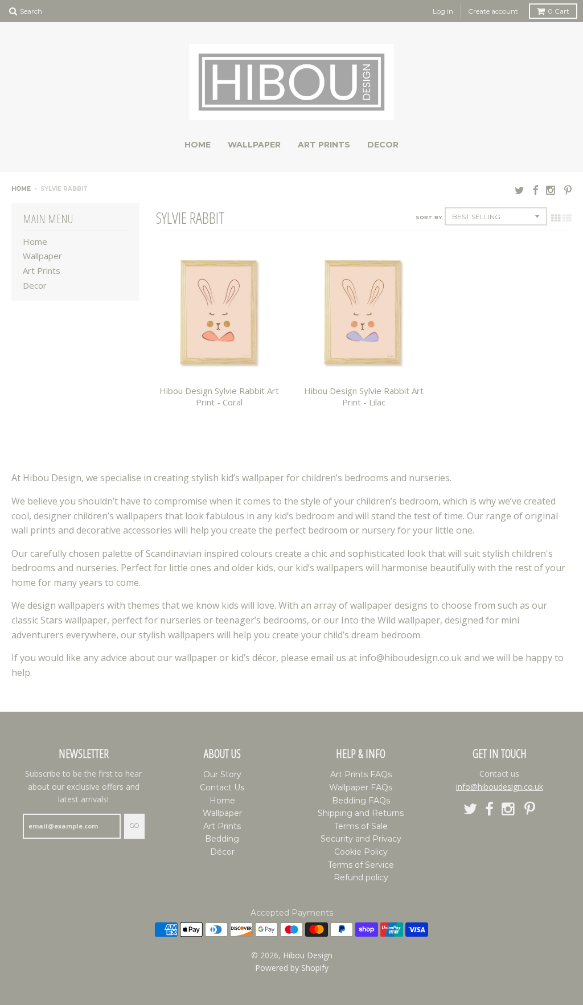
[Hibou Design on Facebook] (535, 190)
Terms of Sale (361, 826)
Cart (558, 11)
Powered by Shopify (292, 967)
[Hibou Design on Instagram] (551, 190)
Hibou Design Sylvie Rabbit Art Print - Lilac (364, 396)
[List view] (567, 218)
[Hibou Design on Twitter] (519, 190)
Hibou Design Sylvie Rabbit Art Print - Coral (219, 396)
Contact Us (222, 787)
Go (134, 826)
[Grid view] (555, 218)
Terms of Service (361, 865)
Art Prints (324, 145)
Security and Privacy (361, 839)
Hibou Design (307, 955)
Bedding (222, 839)
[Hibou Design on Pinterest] (568, 190)
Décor (222, 852)
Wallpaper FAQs (360, 787)
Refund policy (361, 877)
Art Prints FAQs (361, 774)
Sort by (429, 217)
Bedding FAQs (361, 800)
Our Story (222, 774)
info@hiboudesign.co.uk (499, 786)
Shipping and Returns (361, 813)
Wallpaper (254, 145)
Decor (383, 145)
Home (197, 145)
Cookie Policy (361, 852)
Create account (493, 11)
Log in (443, 11)
